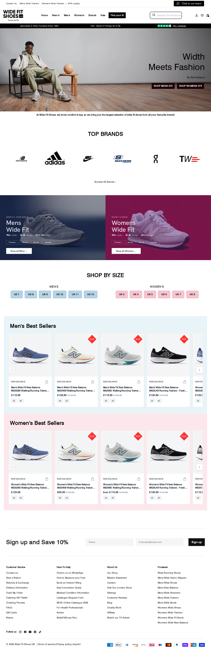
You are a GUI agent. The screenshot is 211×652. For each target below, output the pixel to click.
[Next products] (199, 370)
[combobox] (166, 15)
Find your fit (117, 15)
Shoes (25, 242)
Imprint (77, 644)
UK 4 (136, 294)
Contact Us (11, 3)
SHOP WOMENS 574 (190, 86)
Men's (67, 15)
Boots (36, 242)
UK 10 (59, 294)
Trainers (12, 242)
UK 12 (90, 294)
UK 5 (150, 294)
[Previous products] (11, 370)
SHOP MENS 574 (163, 86)
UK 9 (45, 294)
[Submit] (153, 15)
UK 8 (31, 294)
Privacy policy (64, 644)
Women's (79, 15)
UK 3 (121, 294)
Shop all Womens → (126, 251)
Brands (92, 15)
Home (44, 15)
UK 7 (16, 294)
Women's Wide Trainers (53, 3)
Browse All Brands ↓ (105, 182)
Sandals (48, 242)
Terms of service (46, 644)
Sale (103, 15)
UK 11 (75, 294)
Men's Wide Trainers (29, 3)
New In (56, 15)
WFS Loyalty (74, 3)
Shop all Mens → (19, 251)
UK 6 (164, 294)
